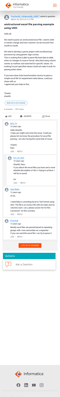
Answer (27, 116)
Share (47, 116)
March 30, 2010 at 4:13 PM (22, 19)
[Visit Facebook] (18, 385)
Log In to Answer (30, 245)
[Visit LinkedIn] (26, 385)
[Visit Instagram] (42, 385)
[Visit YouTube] (34, 385)
